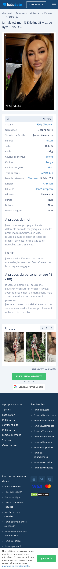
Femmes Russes (41, 409)
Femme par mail (12, 546)
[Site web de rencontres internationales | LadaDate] (12, 4)
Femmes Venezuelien (44, 436)
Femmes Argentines (43, 447)
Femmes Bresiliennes (44, 420)
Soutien (6, 440)
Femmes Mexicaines (43, 462)
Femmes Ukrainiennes (44, 415)
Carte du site (9, 445)
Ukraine (48, 124)
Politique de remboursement (11, 432)
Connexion (36, 4)
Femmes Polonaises (43, 467)
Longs (49, 162)
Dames (48, 13)
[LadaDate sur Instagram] (50, 479)
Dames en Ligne (12, 497)
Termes (6, 409)
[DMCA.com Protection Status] (40, 495)
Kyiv (39, 124)
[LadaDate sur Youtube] (33, 479)
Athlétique (47, 172)
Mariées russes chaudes (12, 514)
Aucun (49, 140)
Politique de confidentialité (10, 422)
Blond (49, 156)
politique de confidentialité (15, 566)
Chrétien (48, 183)
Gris (50, 167)
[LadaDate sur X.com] (42, 479)
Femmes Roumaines (43, 442)
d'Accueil (7, 13)
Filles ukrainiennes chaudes (13, 504)
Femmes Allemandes (43, 425)
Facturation (8, 414)
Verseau (33, 178)
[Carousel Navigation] (47, 328)
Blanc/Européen (44, 189)
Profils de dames (12, 486)
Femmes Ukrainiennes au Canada (15, 523)
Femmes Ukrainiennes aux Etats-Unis (15, 533)
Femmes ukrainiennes (28, 13)
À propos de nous (12, 404)
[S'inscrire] (14, 347)
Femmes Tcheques (42, 431)
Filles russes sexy (13, 491)
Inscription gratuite (29, 376)
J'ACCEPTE (46, 558)
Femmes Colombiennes (40, 454)
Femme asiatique (13, 540)
